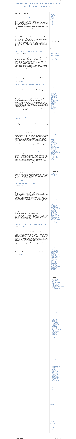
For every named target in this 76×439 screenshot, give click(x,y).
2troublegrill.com (54, 338)
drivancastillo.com (54, 356)
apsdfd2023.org (53, 161)
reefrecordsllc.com (54, 314)
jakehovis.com (53, 243)
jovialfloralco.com (53, 131)
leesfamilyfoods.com (54, 142)
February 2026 (52, 15)
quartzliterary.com (53, 230)
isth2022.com (53, 173)
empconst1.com (53, 116)
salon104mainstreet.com (54, 225)
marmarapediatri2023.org (55, 182)
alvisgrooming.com (54, 249)
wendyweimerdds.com (54, 113)
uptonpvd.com (54, 337)
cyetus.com (52, 145)
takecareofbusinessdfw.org (55, 95)
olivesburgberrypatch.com (55, 331)
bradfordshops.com (54, 146)
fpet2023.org (53, 139)
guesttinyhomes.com (55, 293)
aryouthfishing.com (54, 316)
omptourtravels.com (55, 385)
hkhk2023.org (53, 159)
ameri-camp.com (53, 114)
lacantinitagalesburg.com (55, 215)
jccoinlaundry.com (53, 209)
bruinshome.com (54, 325)
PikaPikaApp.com (53, 94)
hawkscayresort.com (54, 201)
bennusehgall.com (53, 197)
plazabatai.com (53, 200)
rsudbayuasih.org (54, 388)
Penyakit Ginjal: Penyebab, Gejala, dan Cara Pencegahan (30, 224)
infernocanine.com (54, 345)
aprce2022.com (53, 153)
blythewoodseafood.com (54, 251)
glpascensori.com (54, 334)
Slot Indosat (52, 404)
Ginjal (18, 81)
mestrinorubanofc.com (55, 381)
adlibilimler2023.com (54, 149)
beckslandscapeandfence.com (56, 282)
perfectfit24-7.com (53, 221)
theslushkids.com (54, 332)
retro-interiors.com (54, 137)
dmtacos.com (53, 287)
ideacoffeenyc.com (53, 213)
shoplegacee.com (53, 102)
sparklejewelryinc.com (55, 323)
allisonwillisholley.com (55, 347)
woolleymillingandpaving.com (56, 336)
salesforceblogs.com (54, 88)
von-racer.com (53, 223)
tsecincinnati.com (53, 198)
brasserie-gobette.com (54, 260)
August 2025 (52, 20)
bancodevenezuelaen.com (55, 76)
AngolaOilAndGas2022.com (55, 156)
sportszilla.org (53, 258)
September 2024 (52, 31)
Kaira (20, 438)
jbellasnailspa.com (53, 247)
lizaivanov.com (54, 292)
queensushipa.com (54, 112)
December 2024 (52, 28)
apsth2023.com (53, 165)
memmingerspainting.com (55, 120)
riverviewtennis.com (54, 263)
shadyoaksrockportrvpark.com (55, 208)
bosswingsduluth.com (54, 244)
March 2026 (52, 14)
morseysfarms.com (54, 262)
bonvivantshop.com (54, 103)
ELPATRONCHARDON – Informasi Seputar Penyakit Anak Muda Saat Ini (38, 5)
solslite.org (53, 348)
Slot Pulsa (51, 419)
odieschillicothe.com (54, 214)
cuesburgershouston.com (55, 285)
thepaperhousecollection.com (56, 346)
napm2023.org (53, 160)
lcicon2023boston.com (54, 167)
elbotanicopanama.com (54, 207)
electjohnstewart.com (55, 384)
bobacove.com (53, 253)
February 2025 (52, 26)
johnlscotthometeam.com (55, 132)
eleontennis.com (53, 144)
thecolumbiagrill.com (54, 178)
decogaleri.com (53, 204)
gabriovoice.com (54, 302)
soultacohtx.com (53, 273)
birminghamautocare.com (55, 245)
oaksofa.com (53, 272)
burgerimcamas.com (55, 397)
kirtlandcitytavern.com (55, 367)
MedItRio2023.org (53, 166)
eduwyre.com (53, 136)
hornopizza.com (54, 289)
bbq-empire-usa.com (54, 267)
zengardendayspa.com (55, 322)
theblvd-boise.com (53, 138)
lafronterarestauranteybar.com (56, 329)
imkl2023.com (53, 163)
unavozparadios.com (54, 205)
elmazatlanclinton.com (54, 212)
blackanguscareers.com (55, 377)
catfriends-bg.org (53, 72)
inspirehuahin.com (54, 119)
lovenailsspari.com (54, 228)
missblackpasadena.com (55, 311)
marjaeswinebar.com (54, 211)
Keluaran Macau (52, 410)
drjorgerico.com (53, 111)
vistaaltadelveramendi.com (55, 283)
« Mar (51, 45)
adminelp (25, 53)
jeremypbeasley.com (54, 121)
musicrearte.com (53, 261)
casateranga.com (54, 339)
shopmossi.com (54, 342)
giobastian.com (54, 333)
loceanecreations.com (55, 370)
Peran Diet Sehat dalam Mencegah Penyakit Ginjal (29, 51)
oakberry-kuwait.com (54, 229)
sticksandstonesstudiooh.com (56, 340)
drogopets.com (53, 269)
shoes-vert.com (53, 206)
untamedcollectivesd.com (55, 343)
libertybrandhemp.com (55, 374)
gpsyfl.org (52, 275)
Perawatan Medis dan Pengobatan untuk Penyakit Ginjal (30, 17)
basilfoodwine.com (54, 360)
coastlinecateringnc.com (55, 284)
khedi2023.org (53, 180)
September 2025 (52, 19)
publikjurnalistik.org (55, 389)
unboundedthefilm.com (54, 71)
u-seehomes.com (53, 133)
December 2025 (52, 17)
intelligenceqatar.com (54, 93)
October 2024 (52, 30)
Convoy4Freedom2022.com (55, 157)
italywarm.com (54, 391)
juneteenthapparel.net (55, 390)
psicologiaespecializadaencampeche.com (58, 286)
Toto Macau (52, 427)
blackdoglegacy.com (55, 296)
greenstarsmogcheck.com (55, 217)
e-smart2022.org (53, 140)
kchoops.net (53, 365)
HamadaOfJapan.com (54, 96)
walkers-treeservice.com (55, 341)
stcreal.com (52, 106)
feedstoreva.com (53, 268)
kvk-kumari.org (54, 393)
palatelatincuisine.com (55, 295)
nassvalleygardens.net (55, 383)
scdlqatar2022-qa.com (54, 177)
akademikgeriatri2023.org (55, 181)
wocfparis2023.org (54, 175)
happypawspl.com (53, 218)
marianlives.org (53, 73)
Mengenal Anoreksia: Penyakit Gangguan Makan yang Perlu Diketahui (54, 56)
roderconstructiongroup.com (55, 199)
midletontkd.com (54, 358)
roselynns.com (53, 86)
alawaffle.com (54, 315)
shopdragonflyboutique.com (55, 257)
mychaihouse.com (53, 248)
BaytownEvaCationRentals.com (55, 90)
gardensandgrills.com (55, 359)
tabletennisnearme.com (54, 271)
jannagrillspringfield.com (54, 233)
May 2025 (51, 23)
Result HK (51, 402)
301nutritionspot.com (55, 368)
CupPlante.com (53, 104)
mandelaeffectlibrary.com (55, 85)
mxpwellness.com (54, 344)
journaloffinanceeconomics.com (56, 392)
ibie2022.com (53, 154)
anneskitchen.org (54, 312)
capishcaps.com (53, 274)
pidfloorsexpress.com (54, 75)
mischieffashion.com (54, 135)
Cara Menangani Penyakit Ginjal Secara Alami (27, 183)
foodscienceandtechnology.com (56, 394)
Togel (51, 406)
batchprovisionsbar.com (54, 259)
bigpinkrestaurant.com (54, 118)
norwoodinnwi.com (54, 375)
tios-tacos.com (54, 318)
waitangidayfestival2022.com (55, 168)
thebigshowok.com (54, 298)
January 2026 (52, 16)
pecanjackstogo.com (55, 321)
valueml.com (53, 108)
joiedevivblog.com (54, 372)
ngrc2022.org (53, 141)
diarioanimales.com (54, 203)
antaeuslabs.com (53, 99)
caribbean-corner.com (55, 362)
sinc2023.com (53, 176)
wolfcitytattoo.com (54, 327)
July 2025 (51, 21)
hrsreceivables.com (54, 115)
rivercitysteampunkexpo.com (56, 364)
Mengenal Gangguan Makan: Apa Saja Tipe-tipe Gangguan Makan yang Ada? (55, 59)
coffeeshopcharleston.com (55, 224)
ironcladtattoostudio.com (55, 324)
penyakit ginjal (23, 81)
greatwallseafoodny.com (55, 300)
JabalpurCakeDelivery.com (55, 91)
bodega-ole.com (54, 379)
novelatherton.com (54, 382)
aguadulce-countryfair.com (55, 242)
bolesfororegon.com (55, 378)
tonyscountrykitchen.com (55, 246)
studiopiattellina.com (54, 232)
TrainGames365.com (54, 89)
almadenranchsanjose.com (55, 147)
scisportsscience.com (55, 395)
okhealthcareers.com (54, 69)
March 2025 (52, 25)
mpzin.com (52, 105)
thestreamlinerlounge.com (56, 380)
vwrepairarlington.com (55, 279)
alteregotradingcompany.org (55, 152)
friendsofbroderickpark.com (55, 231)
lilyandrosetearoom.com (55, 330)
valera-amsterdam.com (55, 373)
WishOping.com (53, 101)
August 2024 (52, 32)
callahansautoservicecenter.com (56, 219)
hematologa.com (54, 291)
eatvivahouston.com (55, 297)
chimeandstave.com (54, 299)
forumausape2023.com (54, 162)
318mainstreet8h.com (54, 227)
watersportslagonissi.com (55, 134)
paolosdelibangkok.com (54, 252)
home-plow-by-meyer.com (55, 294)
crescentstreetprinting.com (56, 288)
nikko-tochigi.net (54, 361)
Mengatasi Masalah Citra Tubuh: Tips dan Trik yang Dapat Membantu (55, 62)
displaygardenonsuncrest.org (55, 266)
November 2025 (52, 18)
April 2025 (51, 24)
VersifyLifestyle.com (54, 97)
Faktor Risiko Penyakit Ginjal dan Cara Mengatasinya (29, 151)
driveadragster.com (54, 290)
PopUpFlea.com (53, 107)
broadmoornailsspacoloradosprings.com (58, 310)
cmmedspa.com (54, 357)
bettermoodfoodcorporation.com (56, 77)
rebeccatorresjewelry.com (55, 109)
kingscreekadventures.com (55, 98)
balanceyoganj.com (54, 87)
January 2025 (52, 27)
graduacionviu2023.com (55, 320)
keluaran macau (52, 417)
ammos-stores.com (54, 369)
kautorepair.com (53, 210)
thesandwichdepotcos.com (55, 122)
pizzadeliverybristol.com (54, 216)
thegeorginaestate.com (54, 250)
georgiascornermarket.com (55, 220)
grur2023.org (53, 158)
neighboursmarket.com (55, 376)
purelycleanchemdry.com (54, 100)
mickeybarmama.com (54, 255)
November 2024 (52, 29)
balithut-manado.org (54, 151)
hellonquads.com (53, 202)
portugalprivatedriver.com (55, 222)
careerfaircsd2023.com (54, 164)
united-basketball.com (55, 317)
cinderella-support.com (54, 117)
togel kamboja (52, 408)
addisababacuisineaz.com (55, 396)
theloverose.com (54, 301)
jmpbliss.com (53, 110)
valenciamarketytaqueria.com (56, 313)
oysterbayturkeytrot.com (55, 328)
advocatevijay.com (53, 148)
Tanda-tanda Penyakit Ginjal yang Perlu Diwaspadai (29, 84)
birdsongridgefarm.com (55, 371)
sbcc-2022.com (53, 155)
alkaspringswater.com (54, 226)
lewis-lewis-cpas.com (54, 143)
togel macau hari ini (53, 429)
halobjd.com (53, 92)
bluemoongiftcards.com (55, 363)
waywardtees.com (53, 74)
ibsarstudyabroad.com (54, 196)
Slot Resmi (52, 421)
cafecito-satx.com (54, 319)
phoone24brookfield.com (55, 254)
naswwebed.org (53, 150)
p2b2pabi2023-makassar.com (55, 174)
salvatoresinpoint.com (54, 130)
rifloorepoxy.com (54, 335)
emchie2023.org (53, 183)
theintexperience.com (54, 70)
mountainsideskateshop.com (56, 366)
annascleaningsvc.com (55, 326)
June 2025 (51, 22)
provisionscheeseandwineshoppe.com (56, 179)
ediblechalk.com (53, 270)
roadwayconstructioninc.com (55, 256)
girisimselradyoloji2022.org (55, 184)
